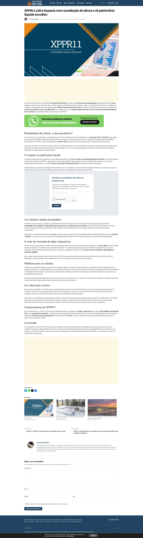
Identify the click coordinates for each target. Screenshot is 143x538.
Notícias (82, 3)
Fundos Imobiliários (75, 19)
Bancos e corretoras (29, 521)
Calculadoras (70, 3)
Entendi (93, 535)
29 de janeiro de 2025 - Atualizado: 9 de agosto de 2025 (54, 19)
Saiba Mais (71, 536)
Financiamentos (78, 519)
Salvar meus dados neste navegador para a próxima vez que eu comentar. (47, 504)
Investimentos (59, 519)
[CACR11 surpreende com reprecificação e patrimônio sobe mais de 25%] (71, 407)
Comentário (28, 468)
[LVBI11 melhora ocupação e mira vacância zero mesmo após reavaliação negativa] (103, 407)
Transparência (56, 521)
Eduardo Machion (34, 19)
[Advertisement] (71, 90)
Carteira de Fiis (48, 521)
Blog (90, 3)
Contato (63, 521)
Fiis (60, 3)
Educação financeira (40, 519)
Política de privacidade (75, 521)
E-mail (26, 496)
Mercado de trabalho (68, 519)
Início (53, 3)
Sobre (67, 521)
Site (74, 496)
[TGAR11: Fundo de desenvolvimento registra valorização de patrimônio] (39, 407)
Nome (26, 489)
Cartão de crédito (50, 519)
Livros (41, 521)
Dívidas (37, 521)
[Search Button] (117, 2)
